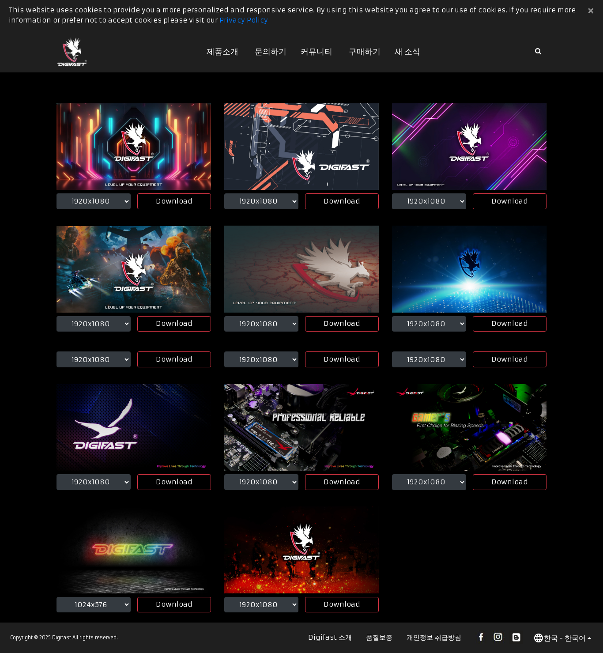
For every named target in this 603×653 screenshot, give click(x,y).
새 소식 (407, 51)
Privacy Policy (243, 20)
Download (174, 201)
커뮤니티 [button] (316, 51)
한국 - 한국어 (565, 638)
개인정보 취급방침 (434, 637)
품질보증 (379, 637)
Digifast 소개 (330, 637)
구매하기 (365, 51)
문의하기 (270, 51)
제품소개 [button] (222, 51)
